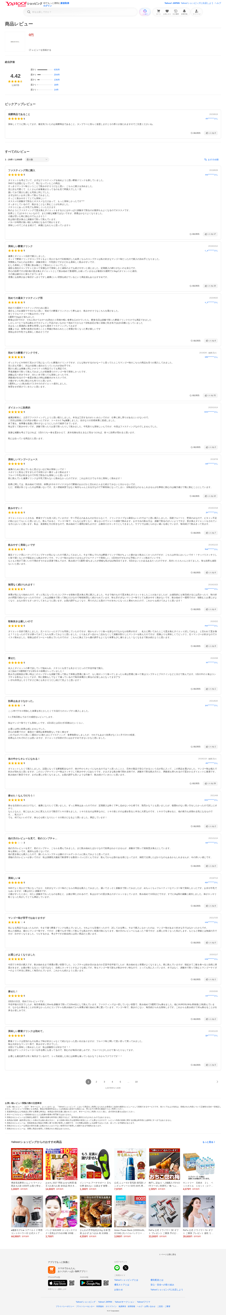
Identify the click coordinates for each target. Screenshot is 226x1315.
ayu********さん (211, 882)
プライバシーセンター (85, 1306)
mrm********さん (211, 412)
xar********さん (211, 843)
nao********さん (211, 589)
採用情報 (131, 1306)
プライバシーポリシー (65, 1306)
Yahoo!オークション (124, 1302)
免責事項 (122, 1306)
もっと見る (207, 1142)
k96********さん (211, 357)
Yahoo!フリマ (143, 1302)
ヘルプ (218, 3)
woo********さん (211, 800)
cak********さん (211, 464)
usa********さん (211, 922)
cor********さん (211, 996)
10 (136, 1082)
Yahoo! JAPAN (172, 3)
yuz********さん (211, 705)
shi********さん (212, 119)
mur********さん (211, 626)
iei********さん (212, 662)
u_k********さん (211, 302)
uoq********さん (211, 959)
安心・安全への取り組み (162, 1284)
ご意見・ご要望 (163, 1306)
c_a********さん (211, 250)
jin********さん (212, 512)
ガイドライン (111, 1306)
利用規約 (100, 1306)
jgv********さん (212, 1035)
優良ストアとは (121, 1284)
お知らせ (118, 1289)
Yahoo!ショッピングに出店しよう (197, 3)
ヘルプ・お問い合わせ (146, 1306)
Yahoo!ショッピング (85, 1302)
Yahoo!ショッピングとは (126, 1280)
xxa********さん (211, 175)
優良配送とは (157, 1280)
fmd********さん (211, 549)
